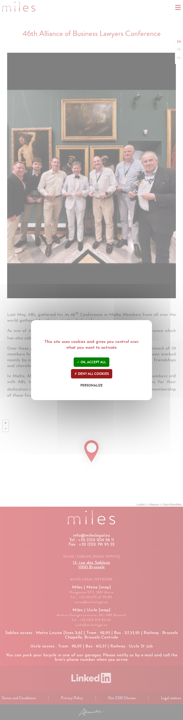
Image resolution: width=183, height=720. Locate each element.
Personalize (91, 385)
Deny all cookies (93, 373)
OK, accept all (93, 362)
